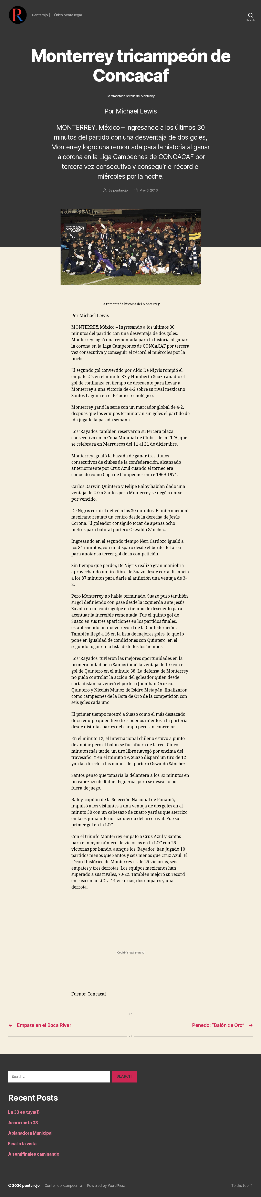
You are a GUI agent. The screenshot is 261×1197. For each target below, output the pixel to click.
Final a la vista (22, 1143)
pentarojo (120, 190)
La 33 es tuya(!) (24, 1112)
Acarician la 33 (23, 1122)
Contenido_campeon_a (63, 1185)
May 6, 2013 (148, 190)
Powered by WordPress (106, 1185)
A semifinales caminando (33, 1154)
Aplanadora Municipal (30, 1133)
